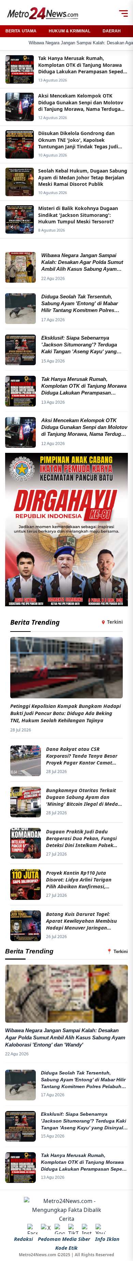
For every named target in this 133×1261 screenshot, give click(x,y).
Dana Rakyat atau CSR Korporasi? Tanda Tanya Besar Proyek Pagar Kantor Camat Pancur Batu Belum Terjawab (81, 755)
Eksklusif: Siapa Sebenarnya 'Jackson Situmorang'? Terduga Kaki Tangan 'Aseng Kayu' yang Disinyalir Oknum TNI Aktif (83, 1121)
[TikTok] (73, 1229)
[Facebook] (32, 1229)
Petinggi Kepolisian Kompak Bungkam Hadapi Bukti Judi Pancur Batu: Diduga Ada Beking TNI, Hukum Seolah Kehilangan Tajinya (65, 713)
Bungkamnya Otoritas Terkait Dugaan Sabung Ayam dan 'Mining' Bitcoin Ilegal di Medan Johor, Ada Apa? (83, 797)
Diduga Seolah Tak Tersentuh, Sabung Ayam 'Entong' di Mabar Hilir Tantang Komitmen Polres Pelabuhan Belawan (84, 1080)
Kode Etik (66, 1247)
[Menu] (123, 13)
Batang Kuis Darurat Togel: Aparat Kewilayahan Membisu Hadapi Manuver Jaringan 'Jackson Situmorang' (81, 920)
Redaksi (23, 1238)
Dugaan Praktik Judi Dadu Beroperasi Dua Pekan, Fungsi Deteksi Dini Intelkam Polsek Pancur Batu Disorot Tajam (81, 838)
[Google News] (60, 1229)
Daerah (112, 31)
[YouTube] (100, 1229)
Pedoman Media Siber (64, 1238)
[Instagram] (87, 1229)
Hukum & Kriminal (69, 31)
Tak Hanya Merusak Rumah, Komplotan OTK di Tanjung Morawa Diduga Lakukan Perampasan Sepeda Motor (84, 1162)
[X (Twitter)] (46, 1229)
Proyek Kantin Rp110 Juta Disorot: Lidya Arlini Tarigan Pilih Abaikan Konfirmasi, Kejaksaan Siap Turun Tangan (81, 879)
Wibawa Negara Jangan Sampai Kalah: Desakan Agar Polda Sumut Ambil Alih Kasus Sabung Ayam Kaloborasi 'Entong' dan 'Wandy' (65, 1037)
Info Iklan (107, 1238)
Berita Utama (20, 31)
